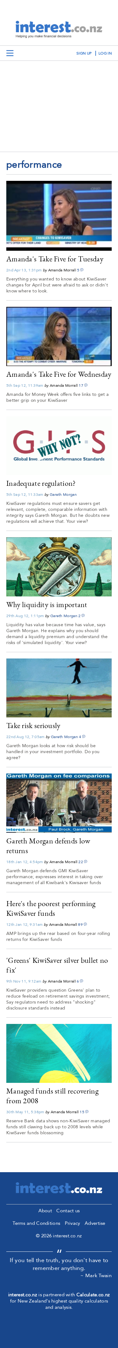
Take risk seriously (33, 725)
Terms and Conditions (36, 1223)
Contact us (68, 1211)
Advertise (95, 1223)
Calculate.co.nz (93, 1295)
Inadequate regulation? (41, 483)
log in (105, 53)
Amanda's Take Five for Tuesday (55, 259)
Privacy (72, 1223)
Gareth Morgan (63, 494)
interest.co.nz (22, 1295)
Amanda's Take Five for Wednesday (59, 374)
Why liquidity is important (46, 604)
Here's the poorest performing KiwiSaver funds (51, 908)
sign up (84, 53)
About (45, 1211)
